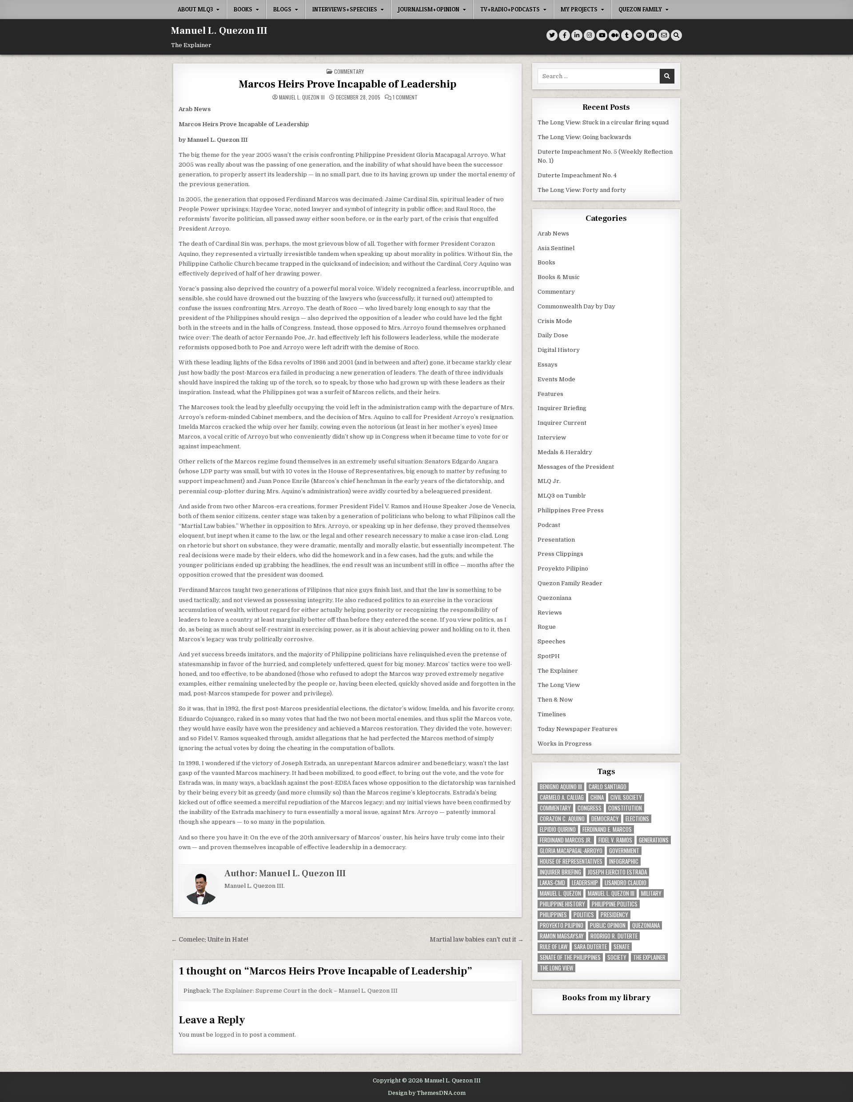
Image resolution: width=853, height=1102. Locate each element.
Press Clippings (560, 554)
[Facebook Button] (564, 35)
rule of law (553, 946)
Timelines (552, 714)
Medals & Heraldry (565, 452)
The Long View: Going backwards (585, 137)
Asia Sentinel (556, 248)
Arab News (553, 233)
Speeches (552, 641)
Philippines (553, 914)
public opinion (608, 925)
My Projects (579, 9)
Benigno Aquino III (561, 787)
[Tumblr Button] (626, 35)
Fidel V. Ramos (615, 840)
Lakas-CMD (552, 882)
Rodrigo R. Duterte (614, 936)
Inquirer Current (562, 422)
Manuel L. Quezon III (219, 30)
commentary (555, 808)
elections (637, 819)
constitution (625, 808)
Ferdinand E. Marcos (607, 829)
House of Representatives (571, 861)
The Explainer (558, 670)
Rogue (547, 626)
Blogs (282, 9)
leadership (585, 882)
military (651, 893)
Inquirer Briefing (562, 408)
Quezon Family (640, 9)
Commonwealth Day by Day (576, 306)
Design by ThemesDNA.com (427, 1093)
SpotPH (549, 656)
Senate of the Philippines (570, 957)
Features (550, 394)
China (597, 797)
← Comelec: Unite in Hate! (209, 939)
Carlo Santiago (607, 787)
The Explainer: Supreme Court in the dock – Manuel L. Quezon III (305, 990)
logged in (228, 1034)
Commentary (349, 71)
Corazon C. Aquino (562, 819)
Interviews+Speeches (344, 9)
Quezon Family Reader (570, 583)
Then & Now (555, 699)
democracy (605, 819)
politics (584, 914)
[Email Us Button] (664, 35)
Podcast (549, 525)
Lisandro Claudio (625, 882)
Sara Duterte (590, 946)
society (616, 957)
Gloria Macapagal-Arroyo (571, 850)
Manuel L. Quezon (560, 893)
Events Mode (556, 379)
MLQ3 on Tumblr (562, 495)
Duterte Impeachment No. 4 (577, 175)
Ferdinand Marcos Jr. (566, 840)
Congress (590, 808)
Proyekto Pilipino (563, 568)
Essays (548, 364)
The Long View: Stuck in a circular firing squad (603, 122)
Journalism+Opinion (428, 9)
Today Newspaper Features (578, 729)
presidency (614, 914)
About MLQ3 (195, 9)
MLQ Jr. (549, 481)
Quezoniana (554, 598)
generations (654, 840)
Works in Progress (565, 743)
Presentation (556, 539)
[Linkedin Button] (576, 35)
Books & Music (559, 277)
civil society (626, 797)
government (624, 850)
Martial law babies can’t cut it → (477, 939)
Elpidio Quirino (558, 829)
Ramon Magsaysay (562, 936)
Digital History (559, 350)
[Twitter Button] (552, 35)
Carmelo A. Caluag (562, 797)
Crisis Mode (555, 321)
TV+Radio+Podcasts (510, 9)
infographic (623, 861)
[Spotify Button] (639, 35)
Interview (552, 437)
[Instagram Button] (589, 35)
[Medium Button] (614, 35)
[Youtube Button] (601, 35)
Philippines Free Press (571, 510)
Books (243, 9)
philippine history (562, 904)
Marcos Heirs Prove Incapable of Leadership (347, 84)
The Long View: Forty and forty (582, 190)
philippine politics (615, 904)
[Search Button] (676, 35)
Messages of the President (576, 466)
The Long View (559, 685)
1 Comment (405, 97)
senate (622, 946)
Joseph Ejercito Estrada (617, 872)
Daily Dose (553, 335)
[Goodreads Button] (651, 35)
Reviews (550, 612)
